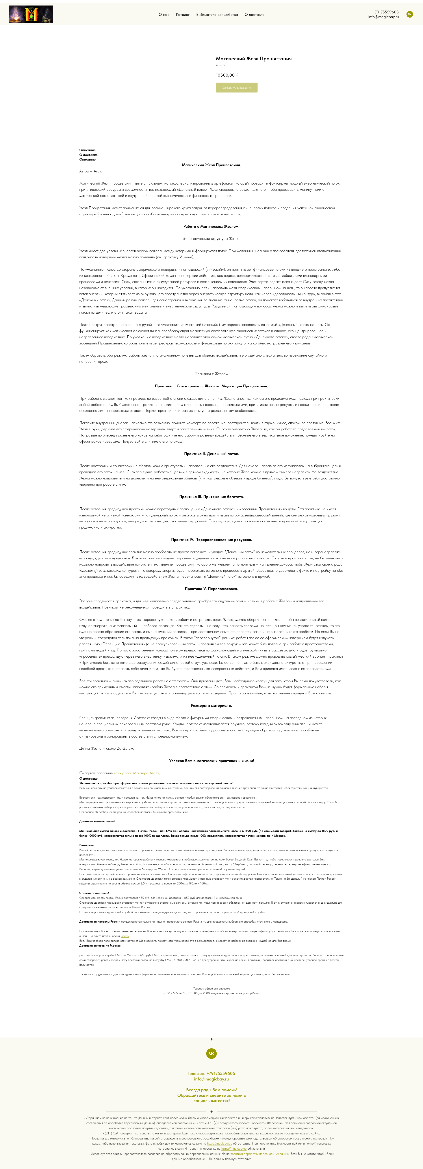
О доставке (254, 14)
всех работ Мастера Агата (136, 773)
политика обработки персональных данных (259, 1154)
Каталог (183, 14)
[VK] (409, 14)
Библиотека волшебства (217, 14)
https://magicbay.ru (219, 1143)
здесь (125, 936)
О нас (164, 14)
